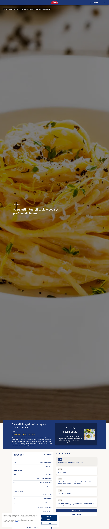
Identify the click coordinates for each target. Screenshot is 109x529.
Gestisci (49, 523)
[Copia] (14, 218)
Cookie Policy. (16, 521)
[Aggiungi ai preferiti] (18, 218)
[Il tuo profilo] (105, 2)
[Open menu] (4, 2)
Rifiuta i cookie (49, 519)
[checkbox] (76, 461)
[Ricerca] (89, 2)
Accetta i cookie (49, 516)
